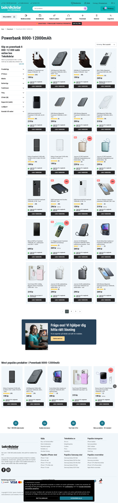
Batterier (96, 19)
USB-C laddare (91, 446)
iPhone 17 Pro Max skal (47, 465)
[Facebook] (3, 470)
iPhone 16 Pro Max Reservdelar (96, 462)
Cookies (66, 446)
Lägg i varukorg (37, 86)
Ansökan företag (45, 451)
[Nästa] (115, 386)
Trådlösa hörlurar (92, 449)
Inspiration (67, 451)
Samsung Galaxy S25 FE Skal (71, 467)
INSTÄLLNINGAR (41, 498)
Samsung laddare (92, 444)
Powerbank (82, 19)
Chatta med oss (57, 338)
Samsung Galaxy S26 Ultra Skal (72, 462)
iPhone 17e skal (45, 467)
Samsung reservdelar (93, 460)
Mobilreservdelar (26, 19)
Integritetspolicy (68, 444)
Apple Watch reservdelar (94, 467)
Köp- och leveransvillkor (47, 441)
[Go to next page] (80, 311)
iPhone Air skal (45, 460)
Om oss (66, 441)
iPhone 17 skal (44, 458)
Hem (2, 29)
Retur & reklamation (46, 444)
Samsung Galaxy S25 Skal (71, 465)
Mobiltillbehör (40, 19)
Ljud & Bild (68, 19)
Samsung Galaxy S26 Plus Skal (72, 460)
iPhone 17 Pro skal (46, 462)
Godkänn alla (76, 498)
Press (65, 449)
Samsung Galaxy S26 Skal (71, 458)
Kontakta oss (44, 449)
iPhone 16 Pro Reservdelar (94, 465)
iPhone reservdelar (92, 458)
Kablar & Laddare (54, 19)
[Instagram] (8, 470)
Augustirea (110, 19)
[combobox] (59, 8)
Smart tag (90, 451)
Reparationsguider (45, 446)
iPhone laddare (91, 441)
